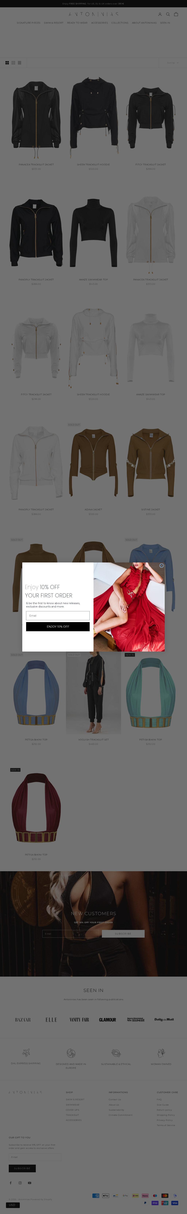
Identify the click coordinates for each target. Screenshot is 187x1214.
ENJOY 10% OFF (58, 626)
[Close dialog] (161, 565)
